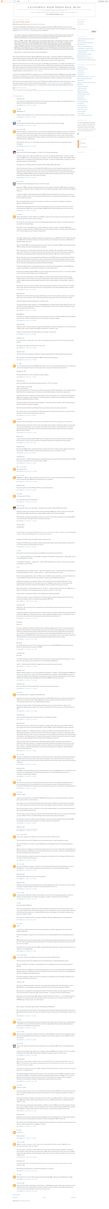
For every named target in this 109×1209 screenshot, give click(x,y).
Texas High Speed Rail (82, 101)
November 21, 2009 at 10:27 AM (27, 618)
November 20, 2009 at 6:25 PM (26, 320)
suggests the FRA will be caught (25, 30)
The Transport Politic (82, 107)
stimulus (70, 90)
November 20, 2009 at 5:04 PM (26, 177)
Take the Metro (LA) (82, 99)
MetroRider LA (81, 74)
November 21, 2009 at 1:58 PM (26, 776)
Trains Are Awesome (82, 109)
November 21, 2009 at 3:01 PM (26, 788)
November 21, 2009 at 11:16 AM (27, 666)
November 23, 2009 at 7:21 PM (26, 1126)
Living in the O (81, 72)
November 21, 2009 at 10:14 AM (27, 601)
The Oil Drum (80, 103)
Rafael (18, 214)
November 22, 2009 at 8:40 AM (26, 919)
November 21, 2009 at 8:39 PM (26, 878)
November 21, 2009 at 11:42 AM (27, 680)
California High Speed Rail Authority (86, 39)
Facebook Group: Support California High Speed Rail (85, 51)
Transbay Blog (80, 113)
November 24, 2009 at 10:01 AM (27, 1170)
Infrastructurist (80, 71)
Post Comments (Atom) (24, 1200)
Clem (18, 363)
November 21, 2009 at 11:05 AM (27, 639)
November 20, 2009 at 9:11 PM (26, 463)
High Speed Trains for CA (83, 56)
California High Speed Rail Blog (54, 7)
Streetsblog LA (80, 96)
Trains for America (81, 111)
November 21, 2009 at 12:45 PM (27, 719)
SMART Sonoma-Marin (82, 92)
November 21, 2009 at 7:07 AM (26, 521)
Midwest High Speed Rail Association (86, 76)
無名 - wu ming (20, 467)
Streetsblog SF (80, 98)
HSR (53, 90)
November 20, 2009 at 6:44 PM (26, 348)
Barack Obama (21, 90)
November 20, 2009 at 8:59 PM (26, 442)
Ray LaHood (64, 90)
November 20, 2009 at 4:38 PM (26, 146)
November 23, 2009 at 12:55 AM (27, 1081)
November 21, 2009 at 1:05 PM (26, 750)
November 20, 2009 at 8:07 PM (26, 415)
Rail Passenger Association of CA (85, 58)
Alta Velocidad (80, 67)
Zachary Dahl (20, 129)
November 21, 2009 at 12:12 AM (27, 481)
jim (17, 550)
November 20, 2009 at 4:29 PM (26, 125)
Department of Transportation (35, 90)
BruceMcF (19, 150)
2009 (80, 22)
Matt (18, 109)
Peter (18, 1130)
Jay (17, 121)
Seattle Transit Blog (82, 88)
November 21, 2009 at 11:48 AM (27, 688)
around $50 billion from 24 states (55, 83)
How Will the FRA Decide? (21, 22)
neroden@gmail (20, 834)
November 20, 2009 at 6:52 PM (26, 359)
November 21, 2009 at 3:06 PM (26, 823)
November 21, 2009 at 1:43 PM (26, 764)
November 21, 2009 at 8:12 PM (26, 870)
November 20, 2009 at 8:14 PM (26, 432)
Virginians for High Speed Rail (84, 115)
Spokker (18, 181)
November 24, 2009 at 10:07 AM (27, 1179)
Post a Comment (16, 1195)
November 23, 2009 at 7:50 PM (26, 1138)
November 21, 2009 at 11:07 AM (27, 649)
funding (49, 90)
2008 (80, 24)
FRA (45, 90)
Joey (18, 780)
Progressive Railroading (83, 86)
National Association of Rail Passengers (86, 82)
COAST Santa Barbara (82, 69)
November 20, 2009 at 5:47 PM (26, 289)
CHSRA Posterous (81, 40)
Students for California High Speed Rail (86, 60)
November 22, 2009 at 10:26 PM (27, 1055)
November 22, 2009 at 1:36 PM (26, 1016)
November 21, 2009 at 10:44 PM (27, 889)
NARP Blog (80, 84)
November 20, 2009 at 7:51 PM (26, 377)
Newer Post (15, 1197)
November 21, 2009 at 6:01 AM (26, 502)
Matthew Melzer (81, 143)
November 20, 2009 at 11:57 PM (27, 471)
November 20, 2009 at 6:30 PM (26, 334)
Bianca (79, 141)
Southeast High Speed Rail (83, 94)
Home (44, 1197)
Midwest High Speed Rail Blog (84, 78)
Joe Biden (57, 90)
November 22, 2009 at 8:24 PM (26, 1039)
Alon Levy (19, 475)
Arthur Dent (19, 1142)
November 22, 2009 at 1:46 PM (26, 1028)
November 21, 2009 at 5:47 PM (26, 860)
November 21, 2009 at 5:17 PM (26, 830)
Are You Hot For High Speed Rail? (85, 42)
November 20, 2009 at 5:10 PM (26, 210)
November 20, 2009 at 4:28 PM (26, 117)
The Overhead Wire (81, 105)
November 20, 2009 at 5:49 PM (26, 310)
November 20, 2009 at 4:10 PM (26, 105)
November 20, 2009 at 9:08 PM (26, 453)
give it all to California (37, 70)
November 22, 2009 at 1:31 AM (26, 899)
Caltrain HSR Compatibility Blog (85, 48)
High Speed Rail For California (84, 54)
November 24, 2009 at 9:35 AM (26, 1157)
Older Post (73, 1197)
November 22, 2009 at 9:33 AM (26, 951)
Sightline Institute (81, 90)
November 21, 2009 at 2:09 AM (26, 490)
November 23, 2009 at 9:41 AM (26, 1110)
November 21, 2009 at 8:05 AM (26, 547)
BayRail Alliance (81, 44)
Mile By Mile (80, 80)
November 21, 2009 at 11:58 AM (27, 711)
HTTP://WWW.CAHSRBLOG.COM (54, 14)
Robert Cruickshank (82, 147)
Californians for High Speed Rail (84, 46)
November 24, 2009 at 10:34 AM (27, 1191)
